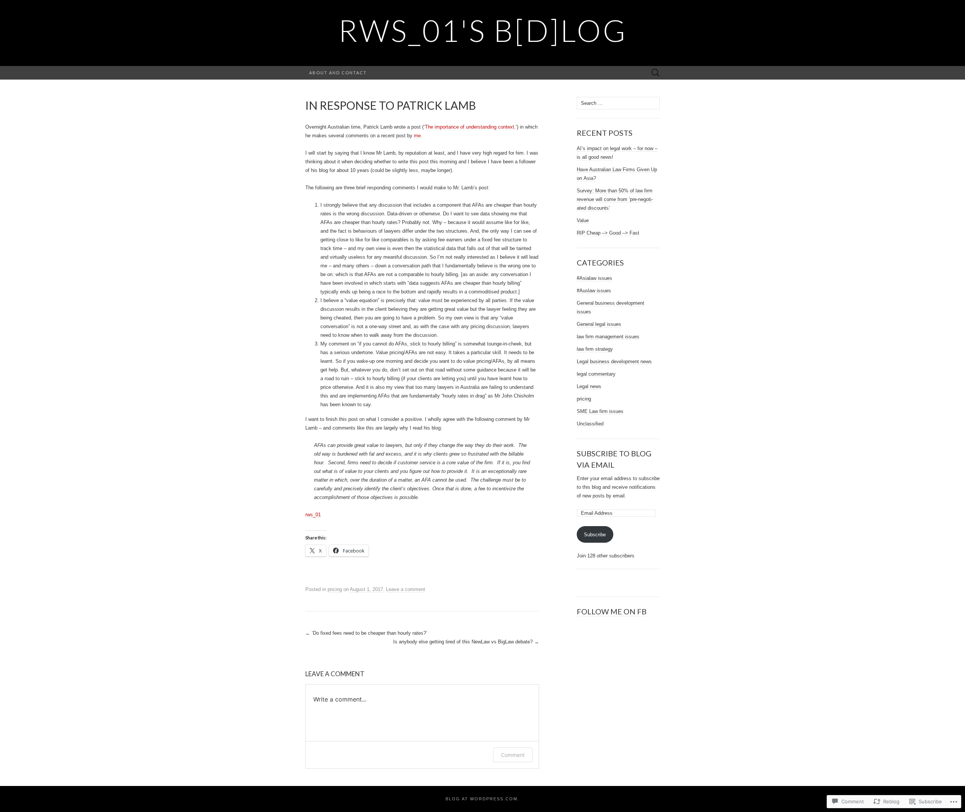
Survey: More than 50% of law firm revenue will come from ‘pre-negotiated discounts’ (615, 199)
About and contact (338, 72)
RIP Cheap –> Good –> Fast (608, 233)
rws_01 (313, 514)
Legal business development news (614, 361)
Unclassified (590, 424)
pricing (335, 589)
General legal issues (599, 324)
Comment (513, 755)
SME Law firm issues (600, 411)
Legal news (589, 386)
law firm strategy (595, 349)
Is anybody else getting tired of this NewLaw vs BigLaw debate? (466, 642)
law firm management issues (608, 336)
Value (583, 220)
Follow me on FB (611, 611)
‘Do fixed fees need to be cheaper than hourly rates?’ (366, 633)
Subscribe (595, 534)
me (417, 135)
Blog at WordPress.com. (482, 799)
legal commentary (596, 374)
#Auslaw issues (594, 290)
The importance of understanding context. (470, 127)
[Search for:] (655, 73)
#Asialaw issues (594, 278)
